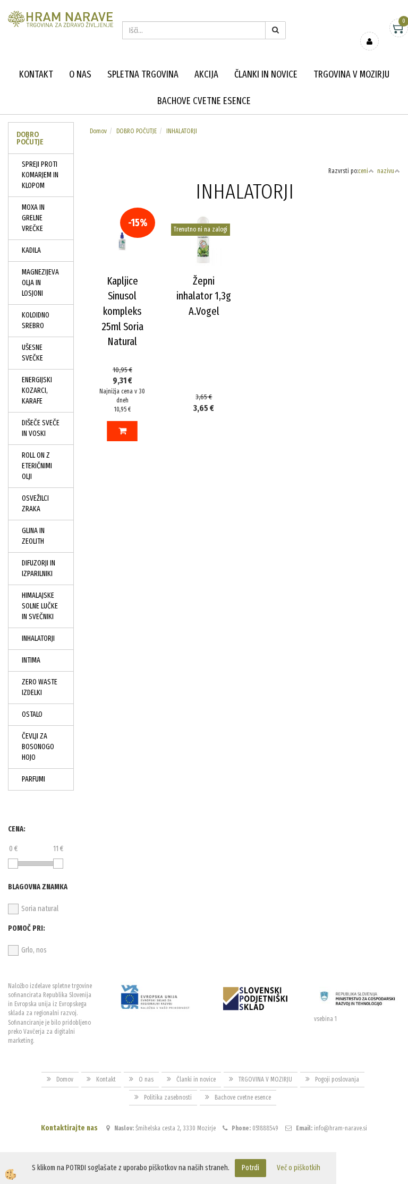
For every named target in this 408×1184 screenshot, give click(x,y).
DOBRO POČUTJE (136, 131)
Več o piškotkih (298, 1167)
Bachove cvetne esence (204, 101)
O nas (80, 74)
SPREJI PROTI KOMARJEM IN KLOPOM (40, 175)
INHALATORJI (38, 638)
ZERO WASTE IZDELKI (39, 687)
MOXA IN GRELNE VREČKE (33, 218)
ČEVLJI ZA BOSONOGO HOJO (38, 747)
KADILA (31, 250)
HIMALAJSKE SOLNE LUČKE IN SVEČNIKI (40, 606)
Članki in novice (266, 74)
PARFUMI (33, 779)
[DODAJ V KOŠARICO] (122, 431)
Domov (98, 131)
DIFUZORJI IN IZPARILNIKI (38, 568)
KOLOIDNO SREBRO (35, 320)
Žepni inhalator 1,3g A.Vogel (203, 296)
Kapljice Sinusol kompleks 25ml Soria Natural (122, 311)
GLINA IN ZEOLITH (33, 536)
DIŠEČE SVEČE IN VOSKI (41, 428)
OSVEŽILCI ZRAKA (35, 503)
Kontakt (36, 74)
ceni (363, 171)
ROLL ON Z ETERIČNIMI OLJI (37, 466)
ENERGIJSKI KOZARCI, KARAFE (37, 390)
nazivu (385, 171)
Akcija (206, 74)
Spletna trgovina (142, 74)
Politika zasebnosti (168, 1097)
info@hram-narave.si (340, 1128)
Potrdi (250, 1167)
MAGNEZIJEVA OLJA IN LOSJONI (40, 283)
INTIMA (31, 660)
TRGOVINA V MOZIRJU (351, 74)
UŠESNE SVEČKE (32, 353)
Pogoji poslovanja (337, 1079)
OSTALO (32, 714)
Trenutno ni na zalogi (200, 229)
